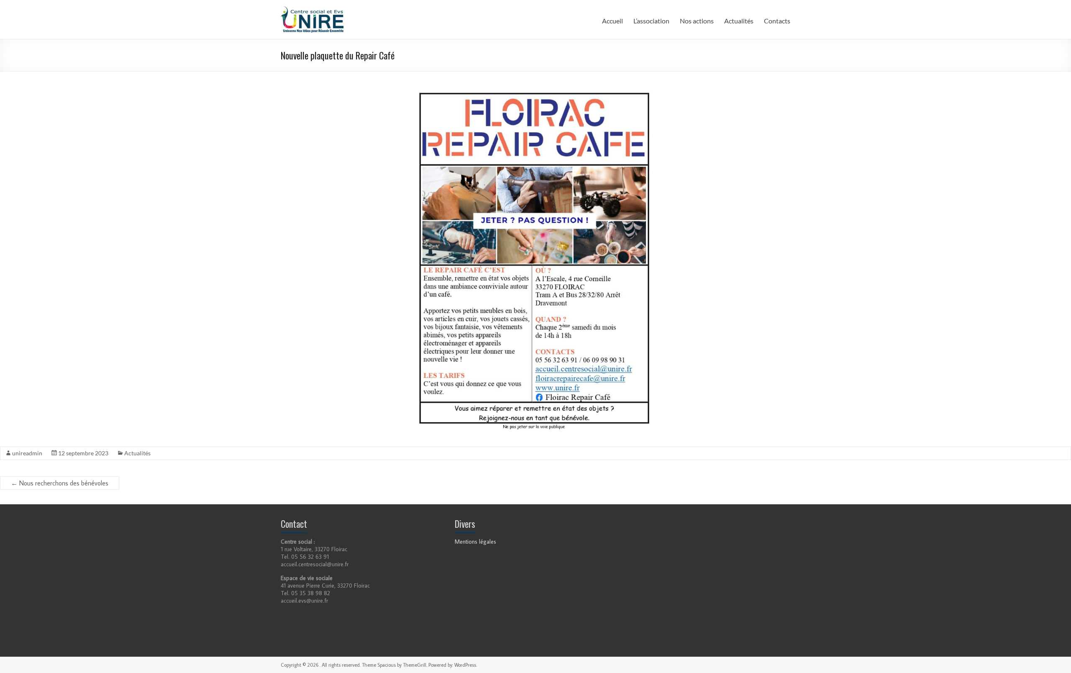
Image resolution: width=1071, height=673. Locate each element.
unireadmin (27, 453)
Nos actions (697, 21)
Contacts (777, 21)
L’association (651, 21)
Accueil (612, 21)
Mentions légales (475, 541)
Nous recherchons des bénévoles (59, 483)
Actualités (738, 21)
